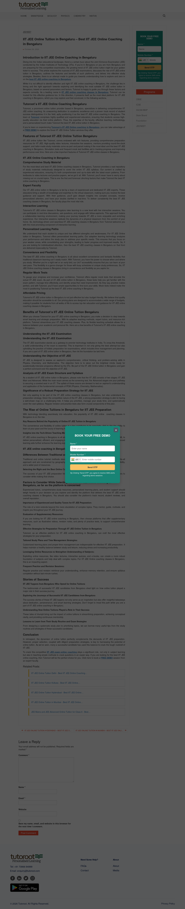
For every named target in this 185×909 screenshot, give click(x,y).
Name (73, 443)
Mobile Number (77, 454)
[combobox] (75, 459)
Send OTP (92, 467)
